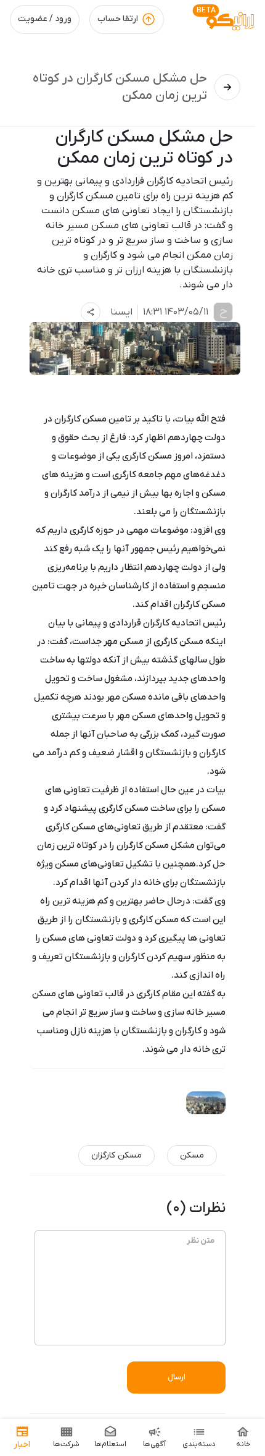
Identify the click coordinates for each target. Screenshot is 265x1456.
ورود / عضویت (44, 19)
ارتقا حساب (117, 19)
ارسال (177, 1377)
